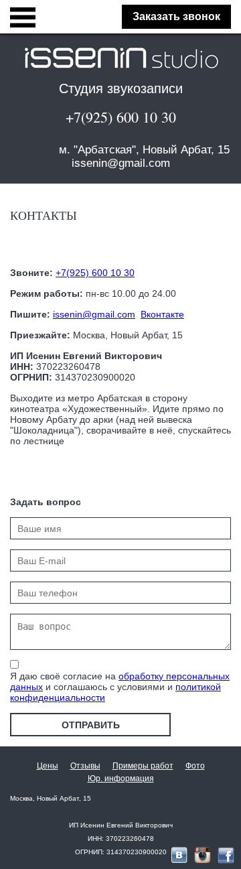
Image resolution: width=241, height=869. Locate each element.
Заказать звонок (176, 16)
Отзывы (85, 766)
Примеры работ (142, 766)
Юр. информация (121, 778)
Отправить (91, 725)
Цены (47, 766)
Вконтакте (162, 314)
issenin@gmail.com (121, 163)
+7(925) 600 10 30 (121, 117)
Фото (195, 766)
